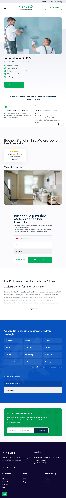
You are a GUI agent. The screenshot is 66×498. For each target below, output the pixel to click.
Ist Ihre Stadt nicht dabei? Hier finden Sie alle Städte (46, 367)
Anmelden (41, 430)
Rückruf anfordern (40, 260)
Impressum (5, 484)
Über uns (5, 479)
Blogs (25, 482)
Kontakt (46, 479)
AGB (3, 487)
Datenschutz (6, 482)
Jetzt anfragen (14, 85)
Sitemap (46, 482)
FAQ (24, 479)
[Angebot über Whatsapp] (4, 494)
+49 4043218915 (20, 260)
